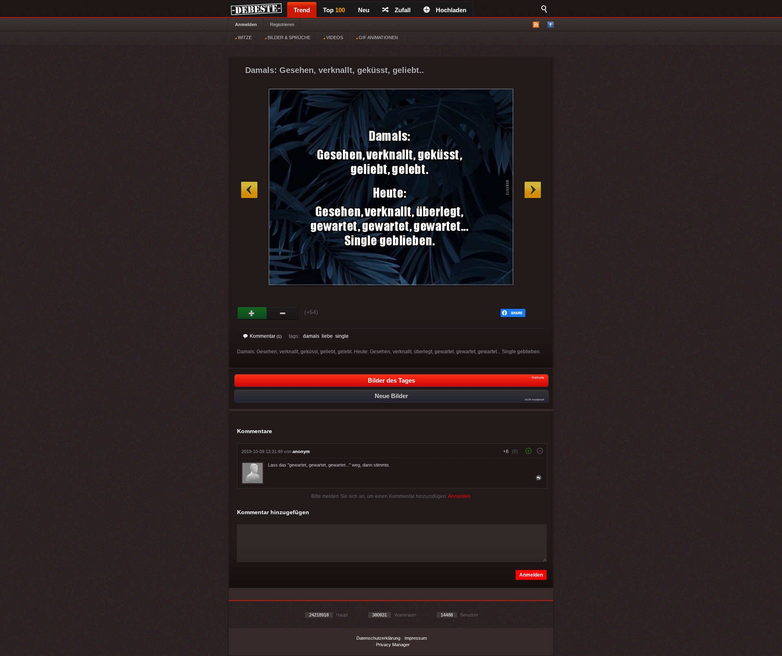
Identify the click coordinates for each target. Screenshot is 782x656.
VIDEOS (334, 37)
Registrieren (282, 24)
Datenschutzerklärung (378, 638)
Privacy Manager (393, 644)
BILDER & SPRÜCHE (288, 37)
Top (334, 10)
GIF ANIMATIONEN (378, 37)
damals (311, 336)
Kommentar (265, 336)
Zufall (403, 10)
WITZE (244, 37)
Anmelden (246, 24)
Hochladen (451, 10)
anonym (301, 451)
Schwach (283, 313)
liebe (327, 336)
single (342, 336)
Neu (363, 10)
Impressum (415, 638)
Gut (252, 313)
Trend (302, 10)
